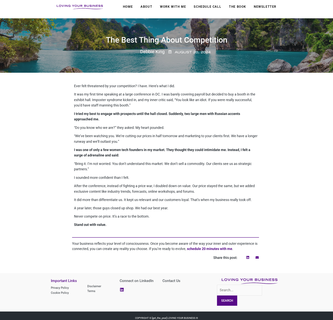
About (146, 6)
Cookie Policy (60, 293)
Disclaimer (94, 286)
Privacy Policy (60, 288)
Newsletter (265, 6)
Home (128, 6)
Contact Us (171, 281)
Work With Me (173, 6)
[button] (247, 257)
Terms (91, 291)
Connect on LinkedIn (137, 281)
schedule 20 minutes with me (209, 249)
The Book (237, 6)
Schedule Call (207, 6)
